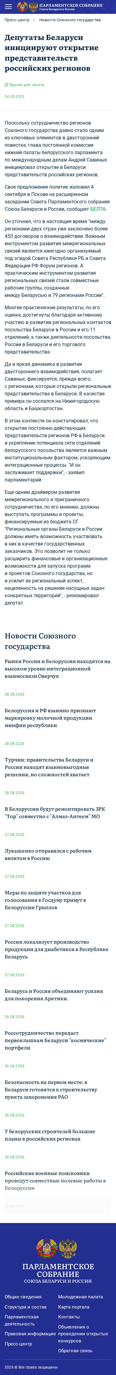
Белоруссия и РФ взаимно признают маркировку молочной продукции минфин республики (50, 717)
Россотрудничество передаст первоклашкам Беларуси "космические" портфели (55, 1040)
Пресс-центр (17, 20)
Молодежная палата (80, 1297)
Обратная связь (75, 1350)
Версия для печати (27, 85)
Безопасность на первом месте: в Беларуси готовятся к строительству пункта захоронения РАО (51, 1089)
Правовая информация (30, 1334)
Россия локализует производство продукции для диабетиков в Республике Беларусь (57, 949)
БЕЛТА (97, 209)
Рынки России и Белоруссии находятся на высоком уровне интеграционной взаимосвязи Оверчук (57, 668)
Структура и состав (26, 1307)
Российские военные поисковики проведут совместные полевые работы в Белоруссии (55, 1180)
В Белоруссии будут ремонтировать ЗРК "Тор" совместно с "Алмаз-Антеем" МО (55, 812)
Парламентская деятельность (22, 1320)
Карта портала (73, 1307)
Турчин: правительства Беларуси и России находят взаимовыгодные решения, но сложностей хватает (49, 767)
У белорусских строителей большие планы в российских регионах (50, 1134)
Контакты (69, 1317)
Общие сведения (23, 1297)
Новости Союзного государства (70, 20)
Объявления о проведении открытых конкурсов (83, 1334)
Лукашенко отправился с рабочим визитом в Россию (48, 854)
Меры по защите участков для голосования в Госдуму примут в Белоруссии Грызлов (45, 900)
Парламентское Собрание (58, 1272)
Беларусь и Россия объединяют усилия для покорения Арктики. (54, 994)
